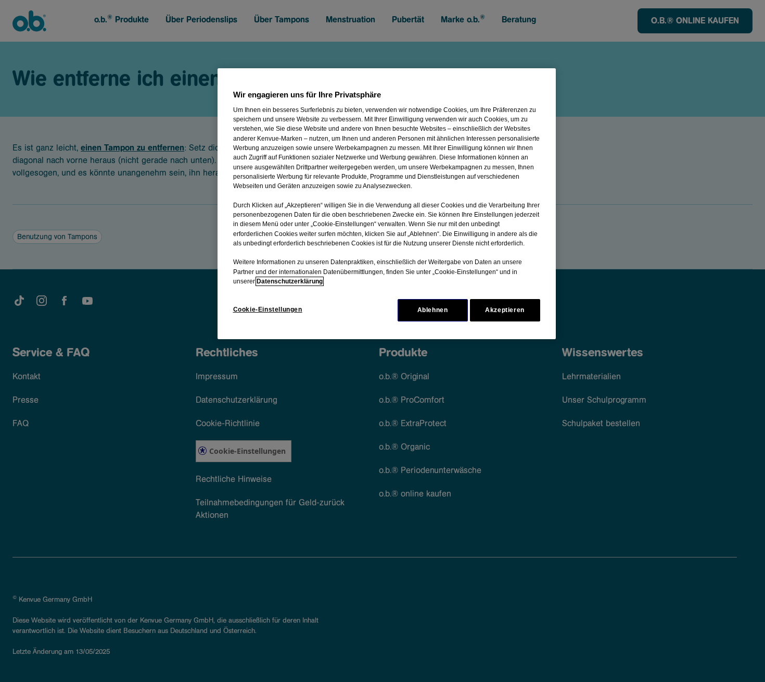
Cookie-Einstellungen (267, 309)
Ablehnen (432, 310)
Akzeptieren (505, 310)
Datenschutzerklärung (290, 281)
